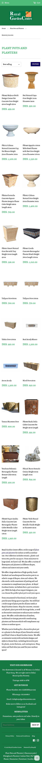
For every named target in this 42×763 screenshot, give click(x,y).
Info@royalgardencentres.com (23, 699)
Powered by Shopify (30, 747)
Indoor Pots (25, 756)
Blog (33, 736)
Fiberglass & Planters (11, 756)
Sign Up (35, 725)
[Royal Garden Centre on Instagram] (38, 740)
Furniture (22, 759)
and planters (10, 553)
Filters (35, 64)
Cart (38, 3)
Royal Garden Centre (15, 747)
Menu (7, 3)
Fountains (14, 759)
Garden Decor (33, 759)
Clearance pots (30, 753)
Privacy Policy (9, 736)
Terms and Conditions (23, 736)
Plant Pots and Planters (17, 28)
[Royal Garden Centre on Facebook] (34, 740)
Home (4, 28)
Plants (6, 759)
